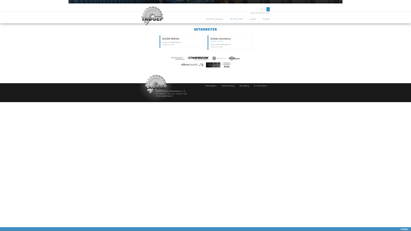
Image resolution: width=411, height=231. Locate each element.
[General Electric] (219, 58)
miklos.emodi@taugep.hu (172, 42)
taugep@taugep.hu (167, 96)
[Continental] (177, 58)
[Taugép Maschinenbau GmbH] (152, 16)
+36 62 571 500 (168, 45)
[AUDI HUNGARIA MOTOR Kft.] (226, 65)
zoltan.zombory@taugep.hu (220, 44)
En (265, 9)
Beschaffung (244, 86)
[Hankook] (198, 58)
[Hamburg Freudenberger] (234, 58)
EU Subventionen (260, 86)
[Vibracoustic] (192, 65)
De (268, 9)
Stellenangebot (211, 86)
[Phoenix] (213, 65)
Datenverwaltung (228, 86)
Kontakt (266, 19)
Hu (262, 9)
